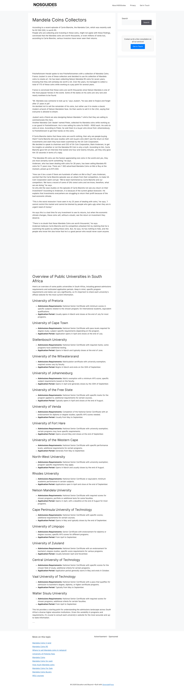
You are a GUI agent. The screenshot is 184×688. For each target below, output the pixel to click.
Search (125, 18)
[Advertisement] (71, 57)
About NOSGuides (119, 5)
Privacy (133, 5)
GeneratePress (108, 685)
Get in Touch (145, 5)
